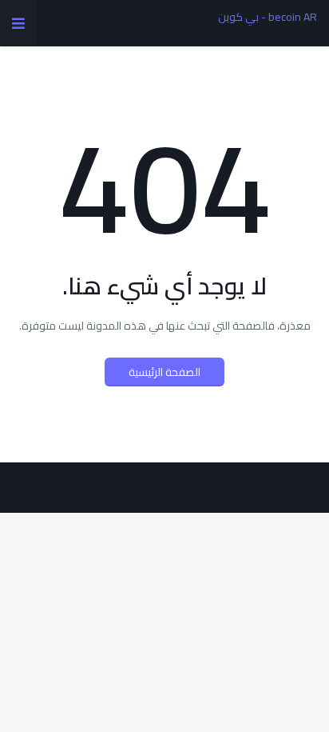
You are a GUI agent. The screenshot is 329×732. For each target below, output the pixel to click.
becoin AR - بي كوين (267, 16)
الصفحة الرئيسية (164, 372)
